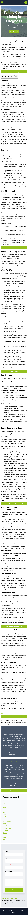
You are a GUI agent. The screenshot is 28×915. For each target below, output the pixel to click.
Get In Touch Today (14, 72)
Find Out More (14, 371)
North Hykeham (7, 821)
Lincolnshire (6, 819)
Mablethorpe (6, 801)
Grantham (5, 830)
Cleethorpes (6, 810)
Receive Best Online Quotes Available (14, 503)
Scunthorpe (5, 839)
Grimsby (5, 814)
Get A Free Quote (14, 790)
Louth (4, 805)
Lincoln (4, 816)
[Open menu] (25, 2)
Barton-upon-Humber (8, 835)
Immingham (6, 826)
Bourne (4, 823)
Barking (3, 713)
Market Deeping (7, 828)
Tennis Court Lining (7, 39)
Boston (4, 803)
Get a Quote (13, 31)
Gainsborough (6, 837)
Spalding (5, 807)
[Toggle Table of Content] (14, 76)
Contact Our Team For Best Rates (14, 247)
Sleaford (5, 812)
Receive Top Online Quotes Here (14, 626)
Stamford (5, 832)
